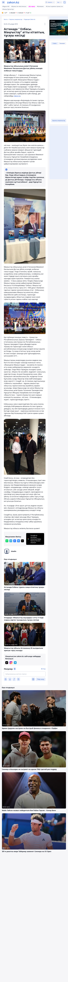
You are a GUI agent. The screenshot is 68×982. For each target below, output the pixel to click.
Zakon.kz (17, 96)
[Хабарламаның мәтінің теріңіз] (25, 674)
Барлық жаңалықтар (15, 19)
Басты (6, 19)
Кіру (44, 669)
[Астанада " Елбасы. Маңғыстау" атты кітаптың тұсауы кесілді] (25, 126)
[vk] (18, 540)
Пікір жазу (40, 679)
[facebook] (14, 540)
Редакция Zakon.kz (29, 19)
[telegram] (10, 540)
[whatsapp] (6, 540)
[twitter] (22, 540)
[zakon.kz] (13, 2)
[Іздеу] (64, 2)
